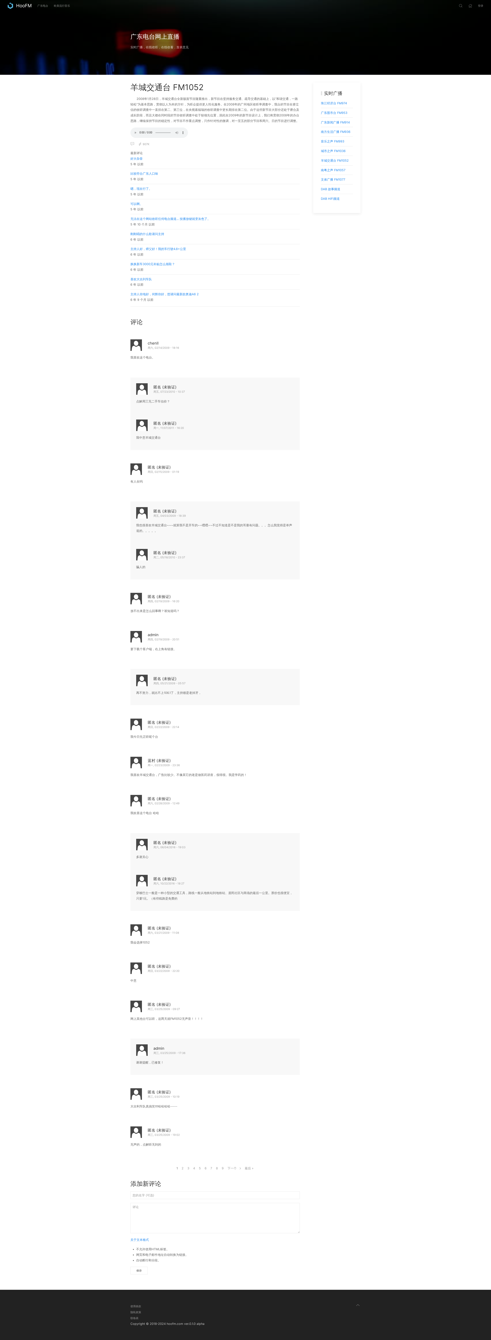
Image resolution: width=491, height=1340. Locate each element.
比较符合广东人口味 (144, 173)
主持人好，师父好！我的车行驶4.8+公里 (158, 249)
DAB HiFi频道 (330, 199)
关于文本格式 (139, 1240)
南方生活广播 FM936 (335, 132)
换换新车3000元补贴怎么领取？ (152, 264)
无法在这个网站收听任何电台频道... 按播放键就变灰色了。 (170, 219)
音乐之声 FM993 (332, 141)
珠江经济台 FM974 (334, 103)
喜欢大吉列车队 (141, 279)
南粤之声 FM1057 (333, 170)
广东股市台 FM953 (334, 113)
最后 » (249, 1168)
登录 (480, 5)
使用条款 (135, 1306)
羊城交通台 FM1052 (335, 160)
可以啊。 (136, 204)
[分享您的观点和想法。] (132, 144)
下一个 (232, 1168)
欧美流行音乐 (62, 5)
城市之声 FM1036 (333, 151)
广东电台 (42, 5)
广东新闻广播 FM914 (335, 122)
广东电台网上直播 (155, 36)
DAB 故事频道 (330, 189)
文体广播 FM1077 (333, 179)
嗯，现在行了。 (141, 189)
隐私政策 (135, 1312)
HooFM (24, 5)
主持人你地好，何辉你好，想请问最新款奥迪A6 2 (164, 294)
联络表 (134, 1318)
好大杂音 (136, 158)
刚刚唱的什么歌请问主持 (147, 234)
